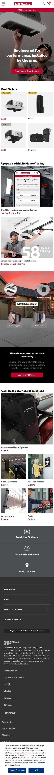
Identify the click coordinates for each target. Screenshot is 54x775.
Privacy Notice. (14, 765)
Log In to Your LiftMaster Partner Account (27, 631)
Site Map (6, 741)
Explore (4, 451)
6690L (4, 119)
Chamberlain (28, 650)
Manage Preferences (17, 770)
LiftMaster (8, 650)
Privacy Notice (8, 729)
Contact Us (7, 722)
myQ (16, 650)
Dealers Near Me (28, 10)
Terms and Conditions (37, 763)
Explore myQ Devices (27, 375)
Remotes (32, 150)
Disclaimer (6, 735)
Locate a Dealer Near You (13, 264)
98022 (30, 119)
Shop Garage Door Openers (27, 71)
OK (36, 770)
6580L (4, 150)
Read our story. (21, 664)
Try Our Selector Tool (11, 213)
